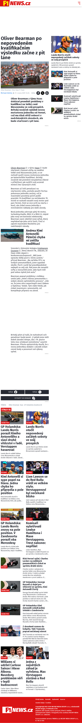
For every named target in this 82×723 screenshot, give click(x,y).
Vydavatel (55, 699)
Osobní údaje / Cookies (43, 703)
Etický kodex (40, 699)
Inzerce (62, 699)
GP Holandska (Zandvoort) (33, 405)
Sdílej (10, 392)
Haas (37, 168)
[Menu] (79, 3)
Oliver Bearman (18, 168)
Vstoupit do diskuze (22, 398)
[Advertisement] (43, 145)
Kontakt (47, 699)
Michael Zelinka (6, 93)
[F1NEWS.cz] (15, 3)
